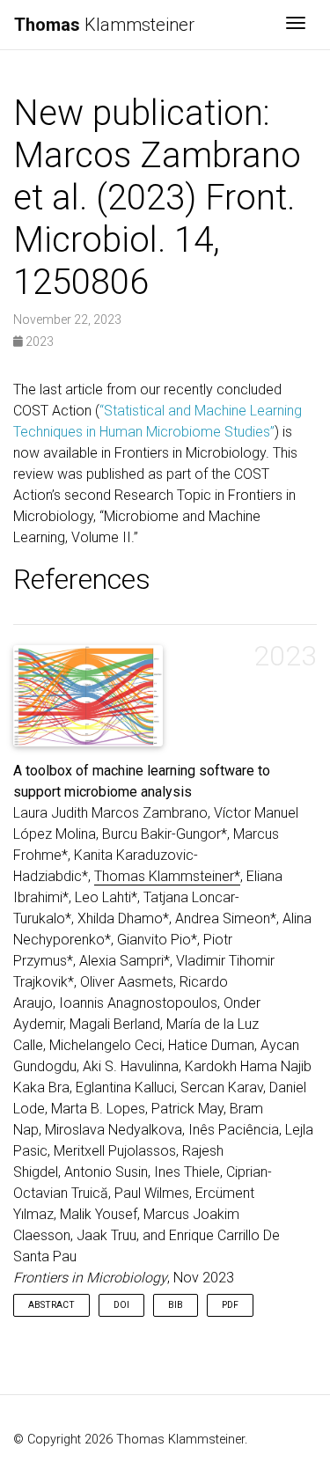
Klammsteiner (104, 24)
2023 (38, 341)
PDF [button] (230, 1305)
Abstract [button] (51, 1305)
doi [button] (121, 1305)
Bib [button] (175, 1305)
